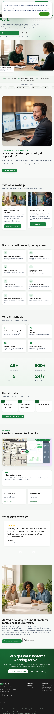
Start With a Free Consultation (14, 416)
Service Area (28, 713)
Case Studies (30, 692)
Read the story (9, 483)
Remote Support (24, 711)
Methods (4, 684)
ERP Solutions (30, 685)
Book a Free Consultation (11, 33)
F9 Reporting (33, 711)
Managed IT (30, 687)
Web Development (6, 713)
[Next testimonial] (33, 552)
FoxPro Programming (43, 708)
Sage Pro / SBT (23, 708)
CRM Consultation (47, 711)
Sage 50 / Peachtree (32, 708)
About (12, 713)
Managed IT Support (15, 711)
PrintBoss (39, 711)
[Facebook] (1, 695)
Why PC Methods (19, 713)
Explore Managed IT (37, 224)
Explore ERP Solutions (12, 226)
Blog (28, 694)
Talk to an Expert (8, 170)
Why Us (29, 690)
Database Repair (5, 711)
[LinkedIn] (4, 695)
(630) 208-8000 (30, 640)
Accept (44, 14)
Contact (29, 696)
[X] (8, 695)
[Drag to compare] (27, 451)
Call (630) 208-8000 (30, 33)
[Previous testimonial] (20, 552)
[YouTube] (11, 695)
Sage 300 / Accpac (13, 708)
